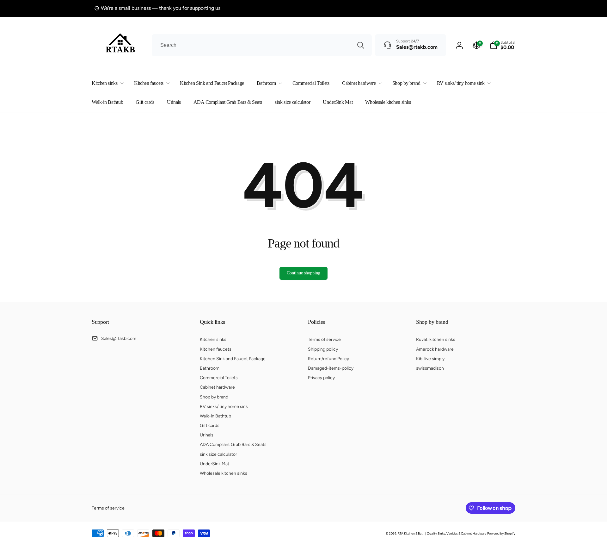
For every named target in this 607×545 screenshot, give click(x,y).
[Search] (360, 45)
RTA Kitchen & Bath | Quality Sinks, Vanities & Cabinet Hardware (442, 533)
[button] (106, 83)
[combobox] (262, 45)
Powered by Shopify (501, 533)
